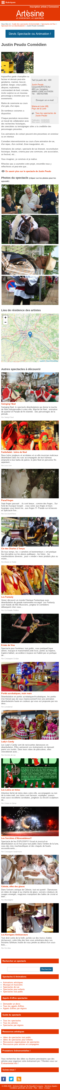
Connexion (53, 7)
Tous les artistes (10, 1023)
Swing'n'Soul (9, 417)
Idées (41, 1088)
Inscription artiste (38, 7)
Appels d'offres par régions (15, 1008)
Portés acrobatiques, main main (16, 693)
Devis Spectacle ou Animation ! (30, 33)
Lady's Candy (7, 742)
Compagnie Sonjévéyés (13, 852)
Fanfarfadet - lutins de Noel (14, 452)
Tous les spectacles (12, 1020)
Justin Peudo (37, 84)
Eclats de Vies (8, 645)
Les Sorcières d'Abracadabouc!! (16, 838)
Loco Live (8, 465)
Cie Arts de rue (10, 755)
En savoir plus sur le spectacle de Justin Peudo (28, 171)
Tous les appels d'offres (13, 1006)
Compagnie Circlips (11, 658)
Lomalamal (8, 707)
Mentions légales (51, 1086)
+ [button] (5, 317)
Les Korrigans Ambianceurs (14, 935)
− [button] (5, 322)
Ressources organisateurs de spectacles (21, 1042)
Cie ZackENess (10, 514)
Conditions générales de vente (21, 1088)
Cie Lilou (7, 948)
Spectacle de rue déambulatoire (13, 26)
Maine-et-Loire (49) (40, 106)
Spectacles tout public (13, 991)
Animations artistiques (13, 982)
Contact (47, 1088)
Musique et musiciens (13, 985)
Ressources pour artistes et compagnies (21, 1044)
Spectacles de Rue (48, 24)
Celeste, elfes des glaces (13, 886)
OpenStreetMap (52, 361)
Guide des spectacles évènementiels (26, 24)
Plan (35, 1088)
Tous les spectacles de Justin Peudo (45, 114)
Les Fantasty (7, 597)
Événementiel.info (9, 1063)
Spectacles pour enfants (14, 989)
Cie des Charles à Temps (13, 548)
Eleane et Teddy (10, 562)
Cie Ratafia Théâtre (11, 610)
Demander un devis (11, 1004)
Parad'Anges (7, 500)
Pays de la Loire (39, 108)
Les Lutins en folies (10, 790)
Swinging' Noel (8, 404)
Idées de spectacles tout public (17, 1037)
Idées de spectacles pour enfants (18, 1040)
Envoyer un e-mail (45, 100)
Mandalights (8, 900)
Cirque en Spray (10, 803)
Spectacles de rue (11, 987)
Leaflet (42, 361)
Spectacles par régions (13, 1025)
